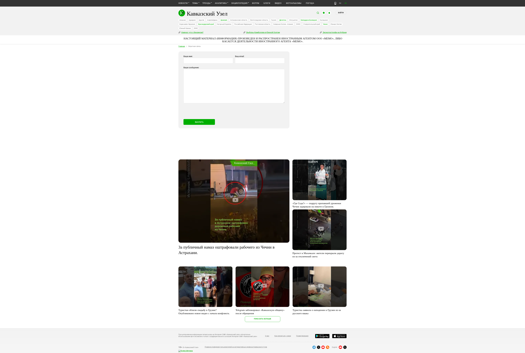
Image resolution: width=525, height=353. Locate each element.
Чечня (325, 24)
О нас (267, 336)
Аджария (192, 20)
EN (346, 3)
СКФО (298, 24)
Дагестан (282, 20)
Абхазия (182, 20)
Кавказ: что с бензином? (192, 32)
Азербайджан (212, 20)
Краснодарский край (206, 24)
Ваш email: (239, 56)
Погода (310, 3)
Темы (195, 3)
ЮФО (196, 28)
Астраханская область (238, 20)
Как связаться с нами (282, 336)
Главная (181, 46)
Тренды (206, 3)
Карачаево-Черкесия (187, 24)
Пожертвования (302, 336)
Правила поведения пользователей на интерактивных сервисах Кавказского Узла (236, 347)
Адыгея (201, 20)
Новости (183, 3)
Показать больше (262, 319)
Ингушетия (293, 20)
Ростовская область (262, 24)
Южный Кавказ (185, 28)
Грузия (273, 20)
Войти (341, 13)
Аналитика (221, 3)
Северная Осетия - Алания (283, 24)
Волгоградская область (259, 20)
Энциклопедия (239, 3)
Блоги (267, 3)
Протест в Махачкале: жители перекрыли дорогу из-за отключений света (318, 254)
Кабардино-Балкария (309, 20)
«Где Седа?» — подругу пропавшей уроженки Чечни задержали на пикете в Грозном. (316, 205)
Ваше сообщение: (191, 67)
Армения (224, 20)
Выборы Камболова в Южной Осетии (263, 32)
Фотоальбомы (293, 3)
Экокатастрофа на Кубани (334, 32)
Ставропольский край (311, 24)
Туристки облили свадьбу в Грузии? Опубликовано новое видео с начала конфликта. (204, 311)
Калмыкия (324, 20)
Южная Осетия (336, 24)
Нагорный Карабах (224, 24)
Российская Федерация (243, 24)
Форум (255, 3)
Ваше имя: (188, 56)
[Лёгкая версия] (335, 3)
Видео (278, 3)
